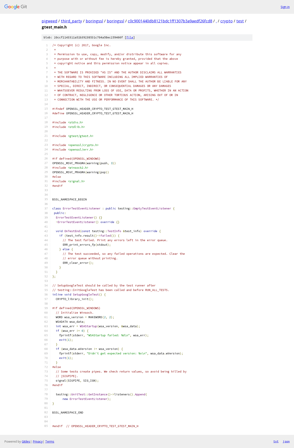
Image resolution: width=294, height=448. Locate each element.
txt (276, 441)
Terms (49, 441)
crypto (226, 21)
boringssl (94, 21)
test (240, 21)
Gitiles (26, 441)
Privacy (38, 441)
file (129, 37)
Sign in (285, 7)
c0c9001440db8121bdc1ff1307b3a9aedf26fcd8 (170, 21)
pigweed (49, 21)
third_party (71, 21)
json (286, 441)
